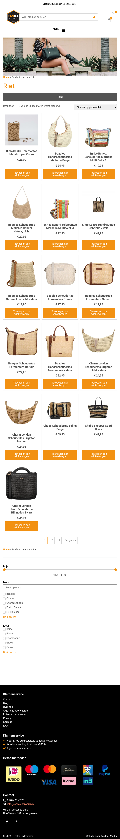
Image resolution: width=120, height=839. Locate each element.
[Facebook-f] (7, 822)
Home (6, 77)
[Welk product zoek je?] (54, 17)
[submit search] (94, 17)
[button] (63, 30)
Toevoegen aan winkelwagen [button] (21, 174)
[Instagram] (16, 822)
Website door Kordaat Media (101, 836)
